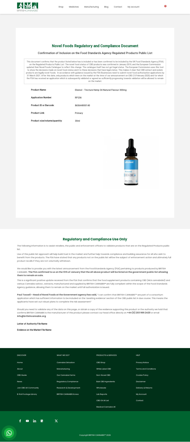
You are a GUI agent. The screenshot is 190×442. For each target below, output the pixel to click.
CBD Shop (100, 362)
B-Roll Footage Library (27, 394)
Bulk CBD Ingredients (105, 381)
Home (20, 362)
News (19, 381)
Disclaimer (141, 381)
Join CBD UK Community (28, 387)
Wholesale (101, 387)
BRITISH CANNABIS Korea (68, 394)
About (20, 369)
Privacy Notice (142, 362)
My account (133, 6)
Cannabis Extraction (66, 362)
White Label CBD (103, 369)
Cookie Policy (142, 375)
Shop (61, 6)
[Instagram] (49, 421)
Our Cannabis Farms (66, 375)
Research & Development (68, 387)
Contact (118, 6)
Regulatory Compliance (67, 381)
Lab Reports (101, 394)
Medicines (74, 6)
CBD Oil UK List (102, 400)
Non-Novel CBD (103, 375)
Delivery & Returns (144, 387)
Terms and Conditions (146, 369)
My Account (141, 394)
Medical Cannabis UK (106, 407)
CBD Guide (22, 375)
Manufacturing (91, 6)
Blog (106, 6)
